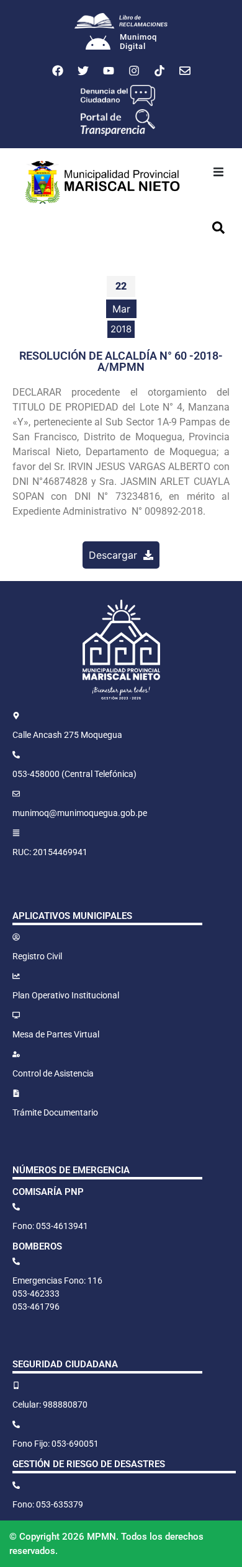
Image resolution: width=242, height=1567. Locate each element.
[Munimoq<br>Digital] (98, 44)
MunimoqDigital (138, 41)
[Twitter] (83, 71)
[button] (218, 172)
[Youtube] (108, 71)
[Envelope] (185, 71)
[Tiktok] (159, 71)
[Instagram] (134, 71)
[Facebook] (58, 71)
